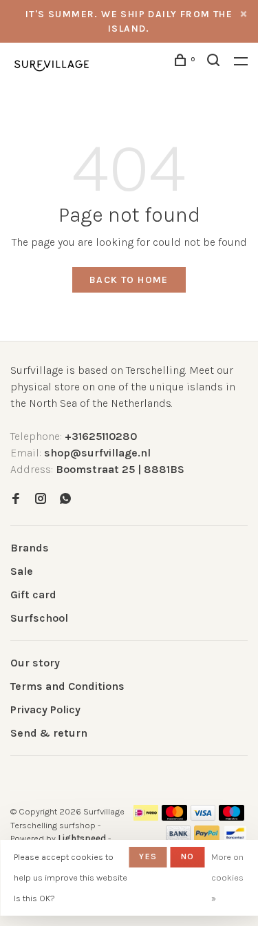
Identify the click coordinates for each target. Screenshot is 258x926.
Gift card (33, 594)
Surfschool (39, 617)
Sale (21, 571)
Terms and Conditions (67, 686)
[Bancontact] (235, 837)
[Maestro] (231, 816)
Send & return (48, 732)
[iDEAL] (145, 816)
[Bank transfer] (178, 837)
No (187, 856)
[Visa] (203, 816)
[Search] (215, 62)
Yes (148, 856)
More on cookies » (227, 877)
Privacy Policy (45, 709)
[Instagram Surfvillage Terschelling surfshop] (40, 499)
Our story (35, 662)
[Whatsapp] (65, 499)
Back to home (129, 280)
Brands (29, 547)
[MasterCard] (174, 816)
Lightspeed (82, 838)
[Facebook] (15, 499)
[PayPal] (206, 837)
